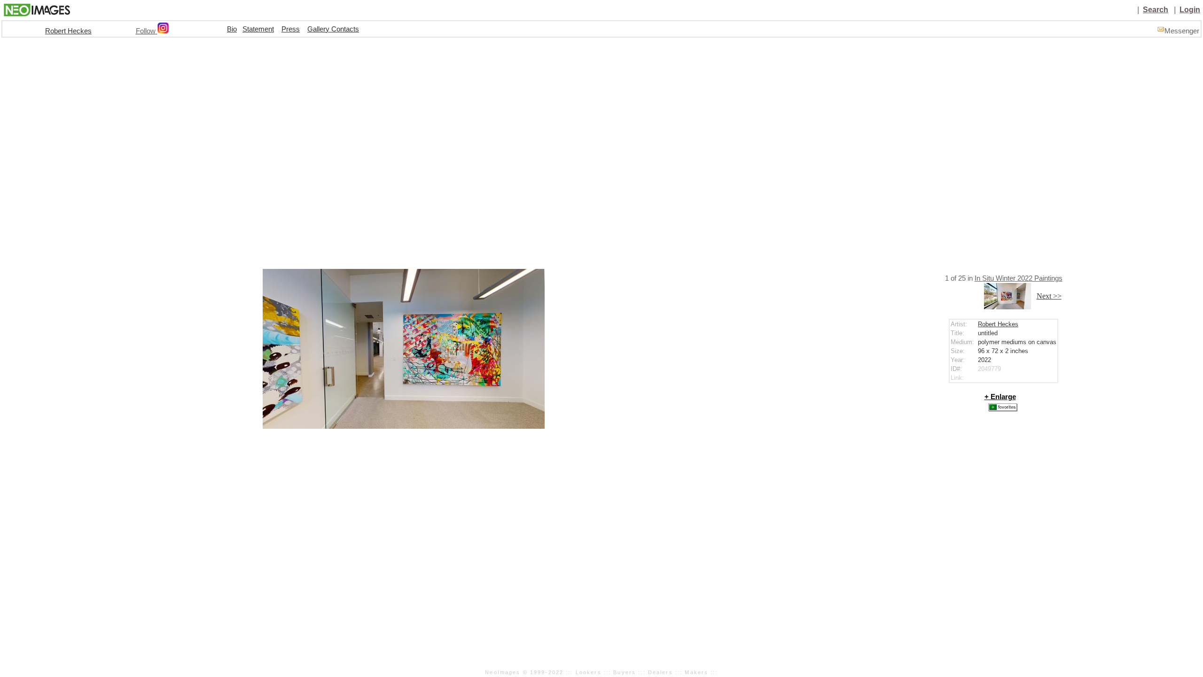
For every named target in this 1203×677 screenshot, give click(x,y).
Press (290, 29)
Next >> (1049, 296)
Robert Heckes (68, 31)
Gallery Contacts (333, 29)
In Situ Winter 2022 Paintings (1018, 278)
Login (1190, 10)
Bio (232, 29)
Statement (258, 29)
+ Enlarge (1000, 397)
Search (1155, 10)
